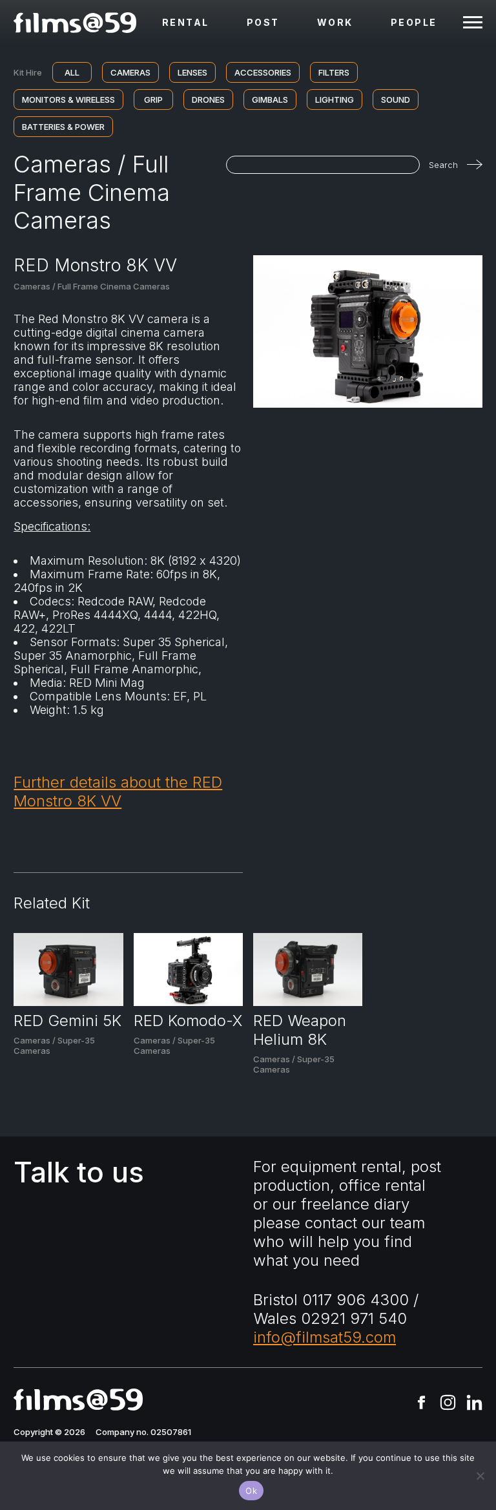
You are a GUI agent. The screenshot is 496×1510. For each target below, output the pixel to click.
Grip (153, 99)
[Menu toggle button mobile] (472, 23)
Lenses (192, 72)
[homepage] (75, 22)
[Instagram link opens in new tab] (448, 1403)
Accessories (262, 72)
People (414, 22)
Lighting (334, 99)
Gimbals (270, 99)
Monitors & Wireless (68, 99)
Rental (185, 22)
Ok (251, 1490)
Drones (208, 99)
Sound (395, 99)
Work (335, 22)
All (72, 72)
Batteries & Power (63, 126)
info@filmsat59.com (324, 1337)
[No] (479, 1475)
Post (263, 22)
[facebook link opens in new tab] (421, 1403)
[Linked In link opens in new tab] (474, 1403)
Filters (333, 72)
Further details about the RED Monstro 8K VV (118, 791)
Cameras (130, 72)
